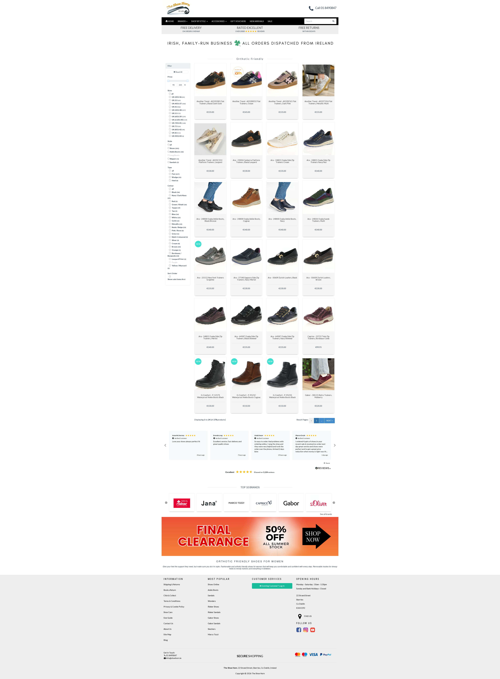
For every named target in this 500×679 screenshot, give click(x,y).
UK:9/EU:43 (176, 136)
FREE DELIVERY (191, 27)
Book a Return (170, 590)
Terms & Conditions (172, 601)
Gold (175, 221)
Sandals (174, 162)
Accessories (218, 21)
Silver (175, 240)
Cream (175, 243)
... (321, 420)
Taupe (175, 208)
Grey (175, 234)
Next (334, 502)
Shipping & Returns (172, 584)
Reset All (178, 72)
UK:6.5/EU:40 (177, 120)
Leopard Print (178, 259)
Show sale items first (177, 279)
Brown (176, 247)
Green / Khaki (179, 204)
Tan (174, 211)
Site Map (167, 634)
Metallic (176, 224)
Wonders (212, 601)
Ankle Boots (176, 152)
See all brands (326, 514)
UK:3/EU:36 (176, 97)
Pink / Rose (177, 230)
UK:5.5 (174, 113)
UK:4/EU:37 (176, 103)
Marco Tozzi (213, 634)
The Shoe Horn (258, 673)
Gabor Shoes (213, 618)
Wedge (176, 177)
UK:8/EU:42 (176, 129)
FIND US (308, 616)
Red (174, 201)
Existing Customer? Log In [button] (273, 586)
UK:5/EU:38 (176, 110)
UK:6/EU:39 (176, 116)
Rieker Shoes (213, 606)
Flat (175, 174)
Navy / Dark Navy (177, 196)
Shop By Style (198, 21)
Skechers (211, 629)
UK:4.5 (174, 107)
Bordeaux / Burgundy (174, 254)
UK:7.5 (174, 126)
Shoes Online (213, 584)
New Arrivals (257, 21)
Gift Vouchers (238, 21)
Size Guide (168, 618)
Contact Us (168, 623)
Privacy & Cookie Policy (174, 606)
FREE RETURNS (309, 27)
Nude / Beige (178, 227)
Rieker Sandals (214, 612)
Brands (182, 21)
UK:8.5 (174, 133)
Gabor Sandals (214, 623)
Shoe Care (168, 612)
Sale (270, 21)
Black (175, 192)
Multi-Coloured (179, 237)
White (175, 217)
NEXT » (329, 420)
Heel (174, 180)
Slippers (174, 159)
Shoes (174, 148)
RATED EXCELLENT (250, 27)
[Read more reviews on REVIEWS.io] (323, 468)
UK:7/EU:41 (176, 123)
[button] (165, 445)
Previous (166, 502)
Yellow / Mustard (177, 266)
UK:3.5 (174, 100)
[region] (250, 445)
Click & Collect (170, 595)
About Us (167, 629)
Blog (166, 640)
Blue (175, 214)
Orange (176, 250)
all (172, 94)
